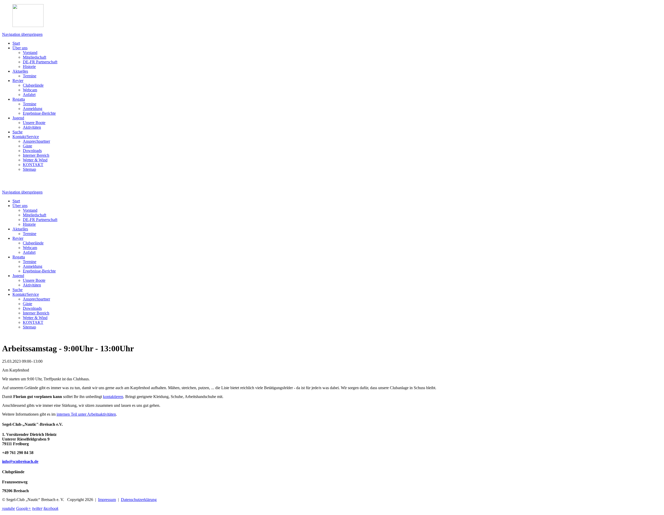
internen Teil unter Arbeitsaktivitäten (86, 414)
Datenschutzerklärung (139, 499)
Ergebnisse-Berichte (39, 113)
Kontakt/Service (25, 136)
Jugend (18, 118)
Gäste (27, 146)
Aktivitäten (32, 127)
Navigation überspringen (22, 34)
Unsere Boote (34, 122)
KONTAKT (33, 164)
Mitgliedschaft (34, 57)
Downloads (32, 150)
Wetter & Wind (35, 160)
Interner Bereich (36, 155)
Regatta (18, 99)
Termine (29, 76)
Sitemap (29, 169)
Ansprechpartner (36, 141)
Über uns (19, 48)
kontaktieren (113, 396)
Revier (17, 80)
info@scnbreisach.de (20, 461)
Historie (29, 66)
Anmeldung (32, 108)
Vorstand (30, 52)
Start (16, 43)
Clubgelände (33, 85)
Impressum (107, 499)
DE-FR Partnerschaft (40, 62)
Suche (17, 132)
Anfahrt (29, 94)
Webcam (30, 90)
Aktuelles (20, 71)
